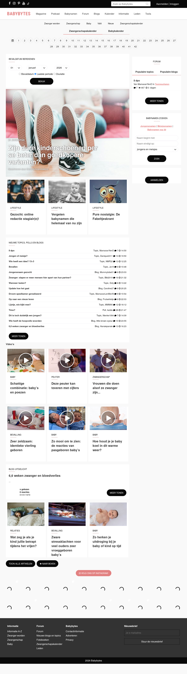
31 (69, 46)
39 (117, 46)
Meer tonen (18, 336)
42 (135, 46)
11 (78, 40)
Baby (88, 23)
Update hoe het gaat (19, 288)
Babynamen (71, 13)
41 (129, 46)
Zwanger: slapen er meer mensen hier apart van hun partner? (40, 277)
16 (108, 40)
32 (75, 46)
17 (114, 40)
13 (90, 40)
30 (63, 46)
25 (162, 40)
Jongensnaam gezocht (20, 272)
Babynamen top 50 (156, 129)
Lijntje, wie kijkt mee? (20, 304)
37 (105, 46)
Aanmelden (162, 4)
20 (132, 40)
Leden (137, 13)
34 (87, 46)
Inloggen (174, 4)
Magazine (41, 13)
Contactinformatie (75, 631)
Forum (85, 13)
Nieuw (111, 23)
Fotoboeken (43, 639)
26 (168, 40)
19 (126, 40)
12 (84, 40)
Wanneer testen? (17, 283)
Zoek (157, 158)
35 (93, 46)
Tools (148, 13)
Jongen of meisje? (18, 255)
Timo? (12, 310)
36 (99, 46)
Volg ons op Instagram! (94, 573)
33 (81, 46)
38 (111, 46)
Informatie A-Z (14, 631)
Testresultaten (162, 84)
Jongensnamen (148, 126)
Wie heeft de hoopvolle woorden (25, 320)
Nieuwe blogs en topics (49, 635)
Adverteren (71, 635)
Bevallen (13, 266)
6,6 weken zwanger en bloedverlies (26, 326)
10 (72, 40)
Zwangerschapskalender (131, 23)
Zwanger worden (52, 23)
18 (120, 40)
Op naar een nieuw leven (21, 299)
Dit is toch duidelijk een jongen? (25, 315)
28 (51, 46)
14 (96, 40)
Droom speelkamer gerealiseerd (25, 293)
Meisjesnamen (165, 126)
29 (57, 46)
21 (138, 40)
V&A (100, 23)
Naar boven (48, 563)
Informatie (124, 13)
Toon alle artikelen (20, 563)
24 (156, 40)
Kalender (109, 13)
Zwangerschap (73, 23)
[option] (93, 43)
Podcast (55, 13)
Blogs (97, 13)
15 (102, 40)
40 (123, 46)
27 (174, 40)
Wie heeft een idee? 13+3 (21, 261)
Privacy (69, 639)
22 (144, 40)
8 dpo (11, 250)
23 (150, 40)
